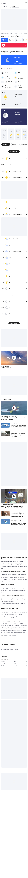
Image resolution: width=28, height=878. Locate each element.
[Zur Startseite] (4, 3)
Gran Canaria (3, 665)
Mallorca (3, 661)
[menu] (26, 2)
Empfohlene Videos (6, 399)
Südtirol (15, 663)
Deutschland (14, 33)
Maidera (15, 661)
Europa (9, 33)
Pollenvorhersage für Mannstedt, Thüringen (9, 649)
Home (2, 33)
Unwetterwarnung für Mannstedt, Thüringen (9, 646)
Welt (6, 33)
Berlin (27, 661)
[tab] (5, 144)
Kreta (2, 670)
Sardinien (16, 667)
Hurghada (3, 663)
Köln (27, 665)
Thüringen (20, 33)
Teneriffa (15, 665)
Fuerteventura (4, 667)
